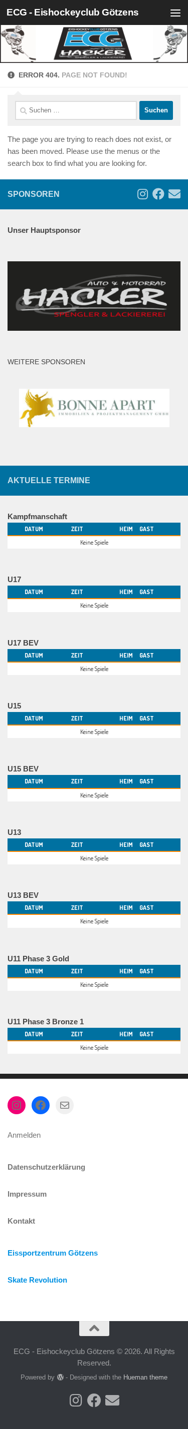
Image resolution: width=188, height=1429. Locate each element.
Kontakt (21, 1221)
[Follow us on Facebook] (158, 194)
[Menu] (175, 12)
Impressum (27, 1194)
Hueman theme (145, 1377)
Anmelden (24, 1135)
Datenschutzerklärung (46, 1167)
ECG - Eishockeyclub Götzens (73, 12)
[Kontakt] (174, 194)
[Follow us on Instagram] (142, 194)
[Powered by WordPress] (60, 1377)
